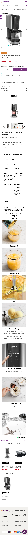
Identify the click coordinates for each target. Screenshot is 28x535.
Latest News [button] (5, 525)
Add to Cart (20, 69)
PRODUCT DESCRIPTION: (6, 80)
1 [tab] (8, 45)
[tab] (7, 521)
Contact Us (19, 515)
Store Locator (4, 515)
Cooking (24, 9)
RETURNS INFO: (4, 88)
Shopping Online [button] (20, 521)
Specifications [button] (10, 159)
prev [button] (4, 111)
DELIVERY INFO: (4, 90)
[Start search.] (26, 5)
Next (26, 29)
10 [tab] (19, 45)
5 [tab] (13, 45)
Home (2, 9)
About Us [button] (18, 525)
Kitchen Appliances (16, 9)
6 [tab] (14, 45)
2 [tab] (9, 45)
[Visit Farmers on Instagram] (21, 510)
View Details (23, 73)
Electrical (7, 9)
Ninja (2, 59)
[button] (8, 126)
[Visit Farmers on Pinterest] (23, 510)
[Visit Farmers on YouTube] (18, 510)
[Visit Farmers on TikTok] (25, 510)
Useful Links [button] (5, 521)
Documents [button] (9, 201)
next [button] (24, 111)
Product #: (4, 86)
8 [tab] (17, 45)
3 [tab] (10, 45)
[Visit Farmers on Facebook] (16, 510)
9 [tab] (18, 45)
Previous (1, 29)
